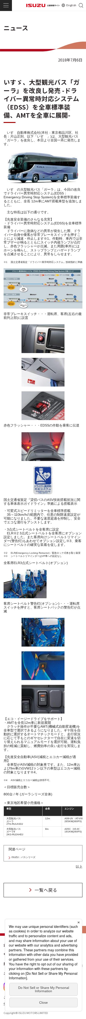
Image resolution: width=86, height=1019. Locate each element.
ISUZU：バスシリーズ (23, 857)
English (71, 5)
